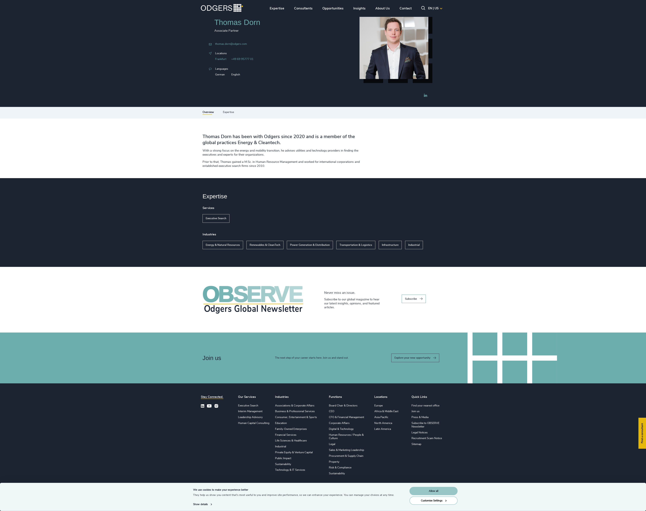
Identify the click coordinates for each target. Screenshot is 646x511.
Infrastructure (390, 245)
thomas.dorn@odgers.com (231, 44)
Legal (332, 444)
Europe (378, 405)
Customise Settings (431, 500)
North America (383, 423)
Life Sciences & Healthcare (291, 440)
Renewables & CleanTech (265, 245)
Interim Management (250, 411)
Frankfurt (220, 59)
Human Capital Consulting (253, 423)
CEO (331, 411)
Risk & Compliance (340, 467)
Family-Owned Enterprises (291, 429)
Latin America (382, 429)
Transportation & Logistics (355, 245)
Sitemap (416, 444)
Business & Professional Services (295, 411)
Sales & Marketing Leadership (346, 450)
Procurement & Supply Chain (346, 456)
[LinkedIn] (425, 95)
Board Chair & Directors (343, 405)
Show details (200, 504)
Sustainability (283, 464)
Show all (239, 218)
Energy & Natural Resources (223, 245)
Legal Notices (419, 432)
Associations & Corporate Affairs (294, 405)
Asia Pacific (381, 417)
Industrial (414, 245)
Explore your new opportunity (412, 357)
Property (334, 461)
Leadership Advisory (250, 417)
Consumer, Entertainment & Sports (296, 417)
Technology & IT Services (290, 470)
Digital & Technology (341, 429)
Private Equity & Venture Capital (294, 452)
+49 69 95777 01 (242, 59)
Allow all (433, 491)
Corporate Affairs (339, 423)
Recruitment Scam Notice (426, 438)
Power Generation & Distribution (310, 245)
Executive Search (216, 218)
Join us (415, 411)
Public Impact (283, 458)
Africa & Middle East (386, 411)
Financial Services (285, 435)
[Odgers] (222, 8)
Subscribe (411, 299)
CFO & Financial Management (346, 417)
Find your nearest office (425, 405)
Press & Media (419, 417)
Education (281, 423)
